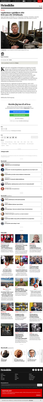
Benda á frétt (31, 378)
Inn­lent (28, 141)
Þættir (16, 376)
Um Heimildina (32, 376)
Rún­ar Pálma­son (15, 143)
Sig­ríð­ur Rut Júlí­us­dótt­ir (22, 143)
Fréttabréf (31, 375)
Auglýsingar (31, 379)
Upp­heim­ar (3, 145)
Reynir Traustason (4, 56)
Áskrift (30, 374)
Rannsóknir (3, 375)
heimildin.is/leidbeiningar (24, 120)
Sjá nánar (31, 400)
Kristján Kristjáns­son (4, 143)
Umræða (2, 379)
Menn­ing (10, 143)
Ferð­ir (21, 141)
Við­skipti (7, 145)
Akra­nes (2, 141)
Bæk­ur (18, 141)
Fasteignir (17, 378)
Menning (3, 10)
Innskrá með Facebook (20, 111)
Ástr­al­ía (15, 141)
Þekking (16, 374)
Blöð (16, 379)
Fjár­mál (25, 141)
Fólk (2, 376)
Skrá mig (39, 384)
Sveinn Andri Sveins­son (30, 143)
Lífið (16, 375)
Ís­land (31, 141)
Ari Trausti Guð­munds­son (9, 141)
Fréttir (2, 374)
